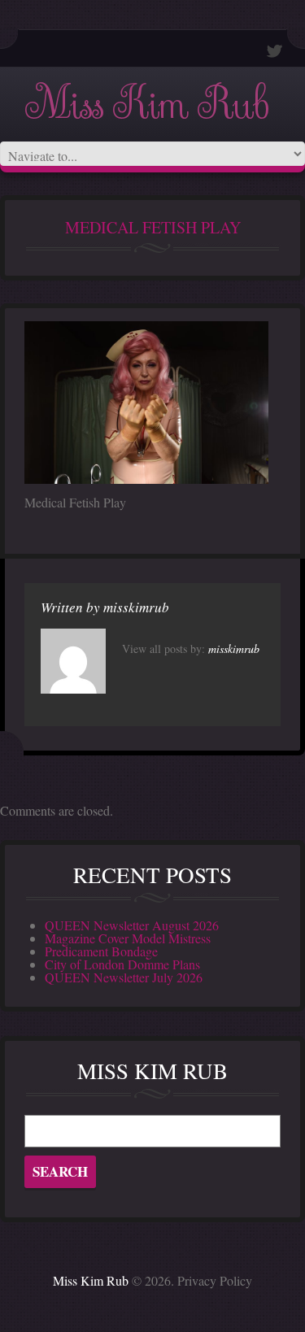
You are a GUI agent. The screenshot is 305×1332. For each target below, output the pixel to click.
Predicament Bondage (101, 951)
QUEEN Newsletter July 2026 (124, 977)
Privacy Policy (214, 1280)
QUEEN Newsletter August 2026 (132, 925)
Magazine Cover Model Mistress (128, 938)
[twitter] (275, 51)
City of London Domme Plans (122, 964)
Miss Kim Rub (146, 104)
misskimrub (136, 607)
